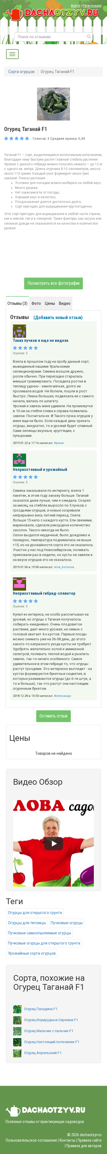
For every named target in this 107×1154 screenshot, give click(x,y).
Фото (36, 303)
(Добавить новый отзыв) (58, 317)
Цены (50, 303)
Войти (75, 6)
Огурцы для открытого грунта (35, 912)
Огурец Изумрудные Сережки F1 (51, 1020)
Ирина (59, 443)
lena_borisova (64, 567)
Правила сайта (90, 1140)
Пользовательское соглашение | (32, 1140)
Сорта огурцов (21, 71)
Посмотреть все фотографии (53, 283)
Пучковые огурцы (67, 923)
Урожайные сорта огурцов (32, 953)
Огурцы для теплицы (27, 923)
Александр (62, 696)
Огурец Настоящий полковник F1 (51, 1042)
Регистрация (92, 6)
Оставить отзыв (53, 716)
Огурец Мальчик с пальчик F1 (48, 1031)
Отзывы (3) (17, 303)
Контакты (67, 1140)
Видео (65, 303)
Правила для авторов (84, 1146)
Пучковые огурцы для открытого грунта (44, 943)
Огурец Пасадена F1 (40, 1009)
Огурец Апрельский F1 (42, 1053)
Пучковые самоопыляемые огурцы (39, 933)
